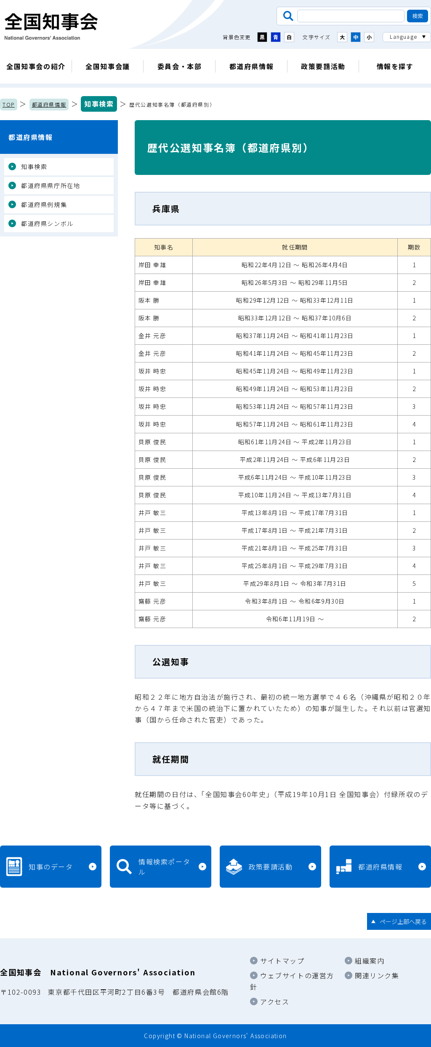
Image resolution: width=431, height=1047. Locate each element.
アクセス (274, 1001)
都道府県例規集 (44, 204)
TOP (9, 104)
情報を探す (395, 66)
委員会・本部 (179, 66)
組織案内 (369, 961)
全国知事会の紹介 (36, 66)
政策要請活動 (323, 66)
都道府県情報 (251, 66)
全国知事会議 (107, 66)
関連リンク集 (377, 975)
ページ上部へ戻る (403, 921)
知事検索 (99, 104)
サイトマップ (282, 961)
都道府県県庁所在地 (50, 185)
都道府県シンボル (47, 223)
